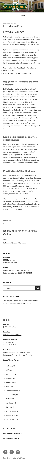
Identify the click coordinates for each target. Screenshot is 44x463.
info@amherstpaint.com (12, 335)
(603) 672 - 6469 (9, 327)
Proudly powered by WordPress (14, 458)
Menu (23, 15)
